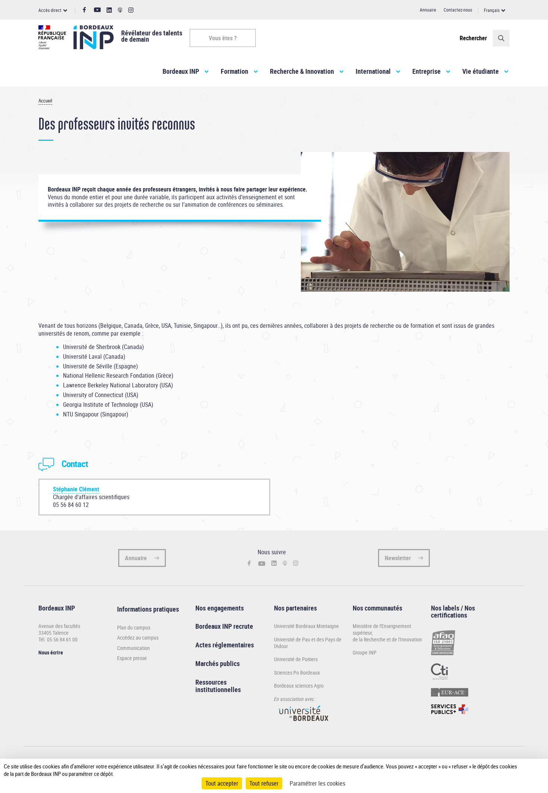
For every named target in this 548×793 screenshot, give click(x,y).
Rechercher (473, 38)
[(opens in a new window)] (304, 724)
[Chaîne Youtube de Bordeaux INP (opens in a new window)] (97, 9)
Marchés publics (217, 663)
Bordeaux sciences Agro (299, 685)
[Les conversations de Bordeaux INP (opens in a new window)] (120, 10)
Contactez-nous (458, 10)
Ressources (211, 682)
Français (492, 10)
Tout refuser (263, 783)
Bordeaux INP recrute (224, 626)
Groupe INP (365, 652)
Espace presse (132, 658)
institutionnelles (218, 689)
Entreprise (426, 71)
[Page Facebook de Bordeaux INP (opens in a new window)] (84, 10)
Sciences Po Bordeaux (297, 672)
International (373, 71)
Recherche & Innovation (302, 71)
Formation (234, 71)
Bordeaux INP (181, 71)
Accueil (45, 101)
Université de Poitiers (296, 659)
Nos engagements (219, 607)
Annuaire (428, 10)
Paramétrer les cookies (317, 783)
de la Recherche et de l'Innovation (387, 639)
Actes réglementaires (224, 644)
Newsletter (398, 558)
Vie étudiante (480, 71)
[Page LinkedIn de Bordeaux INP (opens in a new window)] (109, 10)
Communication (133, 648)
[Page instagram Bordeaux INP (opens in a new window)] (130, 10)
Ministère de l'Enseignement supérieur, (382, 629)
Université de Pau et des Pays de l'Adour (307, 643)
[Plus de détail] (527, 769)
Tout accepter (221, 783)
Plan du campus (133, 627)
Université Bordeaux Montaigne (306, 625)
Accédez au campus (137, 637)
